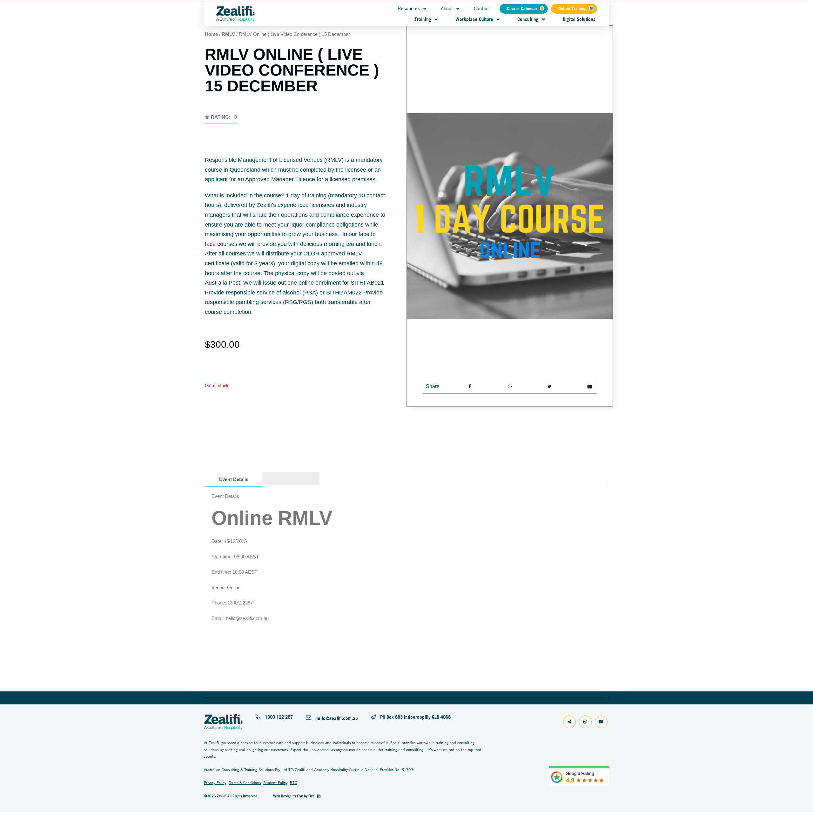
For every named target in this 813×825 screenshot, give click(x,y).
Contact (482, 8)
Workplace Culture (474, 19)
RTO (293, 782)
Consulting (528, 19)
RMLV (228, 34)
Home (211, 34)
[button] (221, 118)
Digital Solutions (579, 19)
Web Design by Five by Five (294, 796)
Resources (409, 8)
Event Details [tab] (233, 479)
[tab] (290, 477)
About (447, 8)
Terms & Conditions (245, 782)
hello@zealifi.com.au (336, 718)
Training (422, 19)
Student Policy (275, 782)
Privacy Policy (215, 782)
